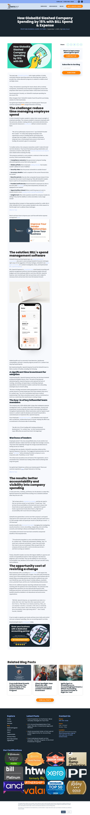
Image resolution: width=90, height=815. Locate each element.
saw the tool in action (25, 417)
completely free (28, 269)
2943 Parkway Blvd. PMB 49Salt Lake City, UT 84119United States (67, 734)
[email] (81, 44)
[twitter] (74, 44)
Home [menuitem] (9, 719)
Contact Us (71, 56)
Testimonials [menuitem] (11, 734)
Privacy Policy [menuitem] (11, 736)
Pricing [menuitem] (9, 721)
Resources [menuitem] (53, 6)
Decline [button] (69, 811)
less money (21, 185)
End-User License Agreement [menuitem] (12, 739)
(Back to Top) (13, 210)
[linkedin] (71, 44)
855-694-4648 (63, 720)
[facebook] (68, 44)
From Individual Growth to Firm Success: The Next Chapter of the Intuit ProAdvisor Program (41, 739)
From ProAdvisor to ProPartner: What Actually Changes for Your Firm (40, 719)
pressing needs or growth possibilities (32, 192)
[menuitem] (74, 6)
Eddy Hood (66, 29)
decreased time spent (28, 525)
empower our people (29, 501)
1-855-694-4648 (68, 1)
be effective (28, 124)
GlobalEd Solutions (23, 75)
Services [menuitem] (44, 6)
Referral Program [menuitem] (12, 728)
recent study (33, 572)
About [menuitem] (9, 730)
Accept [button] (63, 811)
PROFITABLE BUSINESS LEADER (30, 29)
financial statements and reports (39, 151)
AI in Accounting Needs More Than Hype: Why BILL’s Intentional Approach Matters (40, 725)
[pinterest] (77, 44)
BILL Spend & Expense (15, 266)
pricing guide (26, 622)
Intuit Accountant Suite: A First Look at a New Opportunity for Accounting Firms (40, 732)
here (22, 104)
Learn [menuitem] (8, 732)
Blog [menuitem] (61, 6)
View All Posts (45, 700)
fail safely (16, 453)
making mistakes (35, 165)
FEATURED (43, 29)
